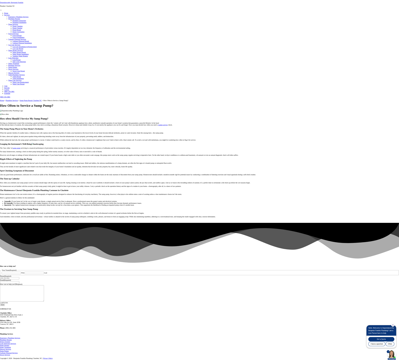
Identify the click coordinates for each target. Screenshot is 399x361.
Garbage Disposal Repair (20, 41)
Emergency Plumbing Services (18, 17)
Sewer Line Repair (18, 71)
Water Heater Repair (19, 52)
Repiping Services (14, 65)
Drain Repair (16, 30)
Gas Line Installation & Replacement (24, 47)
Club (5, 86)
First (22, 273)
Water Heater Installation (20, 54)
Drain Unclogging (18, 32)
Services (7, 15)
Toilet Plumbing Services (16, 75)
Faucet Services (13, 34)
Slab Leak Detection (19, 62)
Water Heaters (4, 345)
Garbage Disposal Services (17, 39)
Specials (7, 88)
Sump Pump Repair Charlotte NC (31, 100)
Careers (6, 90)
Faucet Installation (18, 37)
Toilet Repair (16, 77)
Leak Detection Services (8, 343)
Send (2, 305)
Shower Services (13, 73)
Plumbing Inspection (19, 20)
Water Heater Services (15, 50)
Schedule (7, 93)
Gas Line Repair (17, 49)
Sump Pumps (12, 67)
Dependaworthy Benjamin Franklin (11, 2)
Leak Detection (13, 58)
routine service (163, 125)
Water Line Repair (18, 84)
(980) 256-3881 (9, 91)
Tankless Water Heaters (20, 56)
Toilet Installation (18, 78)
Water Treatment (13, 63)
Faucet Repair (17, 35)
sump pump (16, 148)
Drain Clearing (17, 28)
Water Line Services (15, 80)
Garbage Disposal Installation (22, 43)
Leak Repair (16, 60)
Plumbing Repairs (14, 19)
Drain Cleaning (17, 26)
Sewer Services (13, 69)
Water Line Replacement (20, 82)
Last (45, 273)
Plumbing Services (12, 100)
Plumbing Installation (19, 22)
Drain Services (13, 24)
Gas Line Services (14, 45)
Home (6, 13)
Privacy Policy (48, 358)
